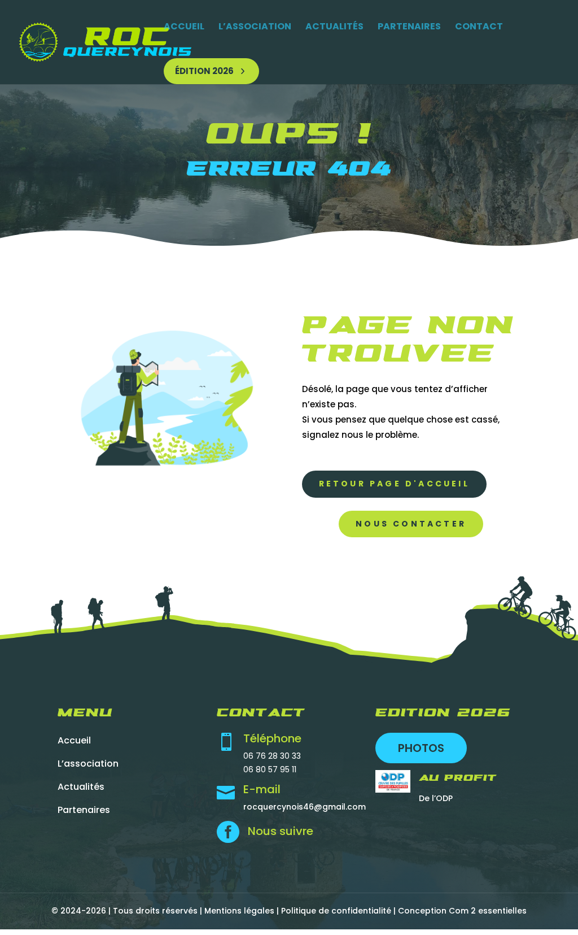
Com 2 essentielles (488, 910)
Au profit (458, 779)
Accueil (184, 26)
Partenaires (409, 26)
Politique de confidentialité (336, 910)
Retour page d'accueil (394, 483)
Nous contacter (411, 523)
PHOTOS (421, 748)
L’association (254, 26)
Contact (479, 26)
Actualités (334, 26)
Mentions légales (239, 910)
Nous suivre (280, 831)
